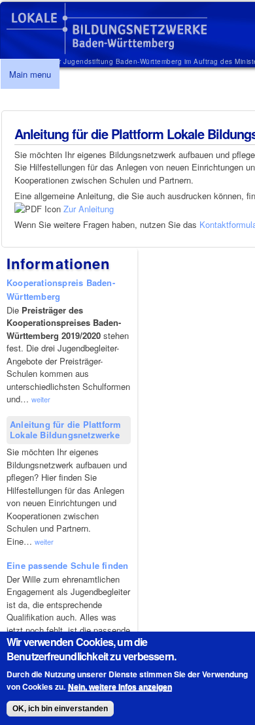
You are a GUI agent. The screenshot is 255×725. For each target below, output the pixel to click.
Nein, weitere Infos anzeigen (120, 687)
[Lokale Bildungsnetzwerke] (107, 48)
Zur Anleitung (88, 208)
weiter (40, 399)
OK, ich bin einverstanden (60, 708)
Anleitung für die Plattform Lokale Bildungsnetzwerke (65, 430)
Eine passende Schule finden (67, 565)
